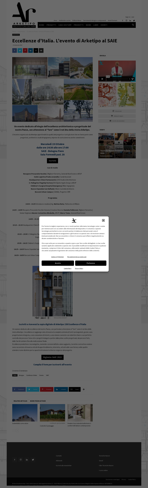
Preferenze (91, 263)
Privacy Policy (79, 268)
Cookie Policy (67, 268)
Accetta (58, 263)
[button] (103, 220)
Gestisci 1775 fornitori (57, 257)
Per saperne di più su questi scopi (76, 257)
